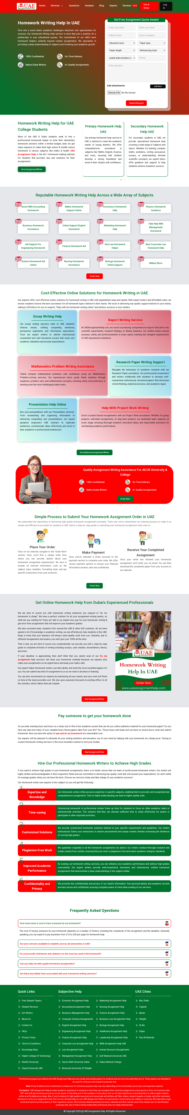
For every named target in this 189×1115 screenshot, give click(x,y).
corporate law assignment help (77, 1043)
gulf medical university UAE (112, 1056)
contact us (27, 1025)
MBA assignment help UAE (112, 1043)
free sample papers (32, 1000)
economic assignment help (75, 1000)
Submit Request (136, 103)
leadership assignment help (113, 1037)
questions (74, 5)
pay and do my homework (68, 733)
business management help (75, 1013)
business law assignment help (114, 1019)
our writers (27, 1013)
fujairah (143, 1007)
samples (89, 5)
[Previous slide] (79, 149)
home (42, 5)
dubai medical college (110, 1062)
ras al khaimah (146, 1037)
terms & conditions (31, 1043)
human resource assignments (114, 1049)
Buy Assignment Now (94, 699)
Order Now (94, 276)
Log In (165, 6)
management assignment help (77, 1056)
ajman (142, 1013)
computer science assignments (77, 1019)
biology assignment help (111, 1025)
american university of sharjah (77, 1068)
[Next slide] (171, 149)
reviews (130, 5)
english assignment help (74, 1025)
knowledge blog (30, 1049)
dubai (142, 1031)
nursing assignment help (111, 1007)
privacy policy (29, 1037)
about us (26, 1019)
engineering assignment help (76, 1031)
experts (113, 5)
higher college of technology (36, 1056)
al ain (142, 1025)
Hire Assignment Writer (31, 169)
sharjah (142, 1019)
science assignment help (112, 1013)
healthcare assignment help (113, 1031)
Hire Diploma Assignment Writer (94, 452)
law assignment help (72, 1049)
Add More (158, 86)
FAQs (24, 1031)
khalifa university (30, 1062)
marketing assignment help (112, 1000)
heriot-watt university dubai (76, 1062)
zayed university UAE (32, 1068)
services (55, 5)
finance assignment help (74, 1037)
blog (101, 5)
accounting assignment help (76, 1007)
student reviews (30, 1007)
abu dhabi (144, 1000)
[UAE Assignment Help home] (26, 6)
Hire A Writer (146, 6)
